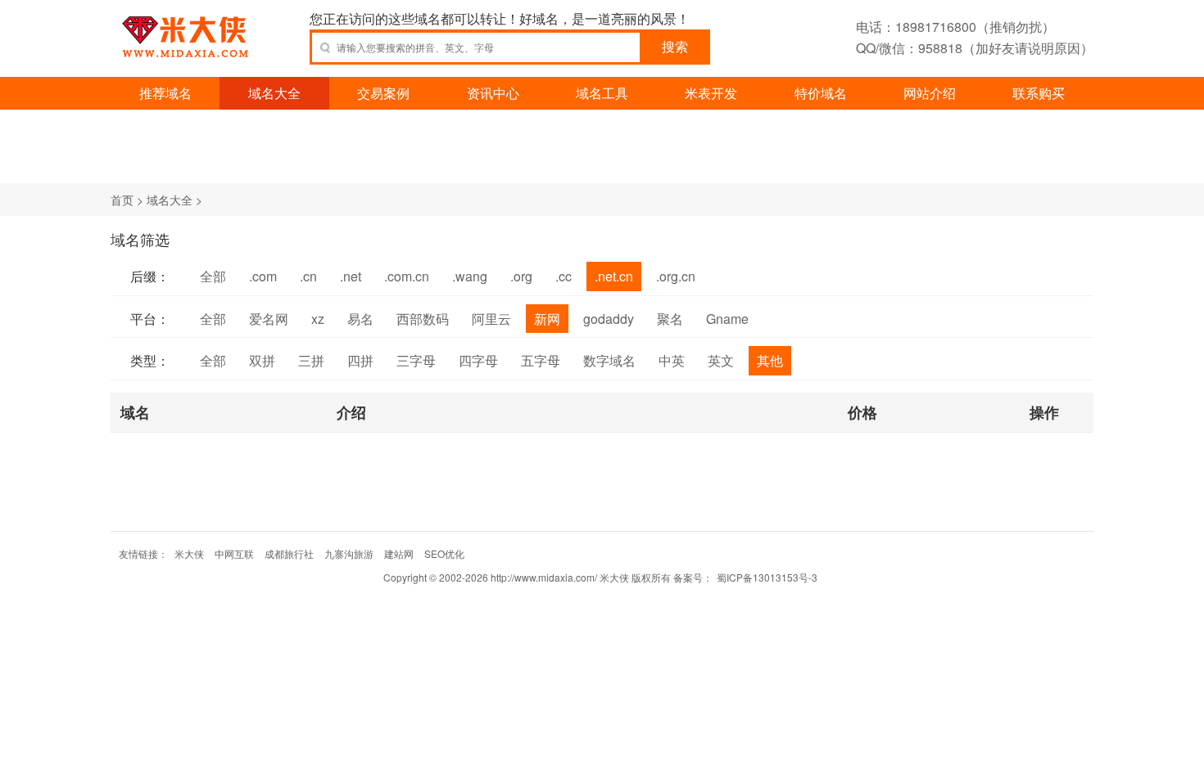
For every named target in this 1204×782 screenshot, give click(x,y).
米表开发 (711, 92)
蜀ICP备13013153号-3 (767, 577)
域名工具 (602, 92)
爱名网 (268, 318)
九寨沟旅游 (348, 553)
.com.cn (406, 276)
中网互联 (234, 553)
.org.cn (675, 276)
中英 (672, 360)
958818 (940, 47)
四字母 (478, 360)
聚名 (670, 318)
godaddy (608, 318)
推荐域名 (165, 92)
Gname (727, 318)
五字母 (540, 360)
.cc (563, 276)
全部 (213, 276)
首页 (122, 199)
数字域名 (609, 360)
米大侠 (189, 553)
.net (350, 276)
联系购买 (1038, 92)
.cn (308, 276)
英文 (721, 360)
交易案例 (383, 92)
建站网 (399, 553)
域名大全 (274, 92)
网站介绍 (929, 92)
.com (263, 276)
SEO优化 (444, 553)
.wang (469, 276)
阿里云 (491, 318)
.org (521, 276)
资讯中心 (493, 92)
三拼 (311, 360)
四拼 (360, 360)
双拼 (262, 360)
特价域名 (820, 92)
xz (317, 318)
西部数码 (422, 318)
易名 (360, 318)
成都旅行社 (289, 553)
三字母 (416, 360)
